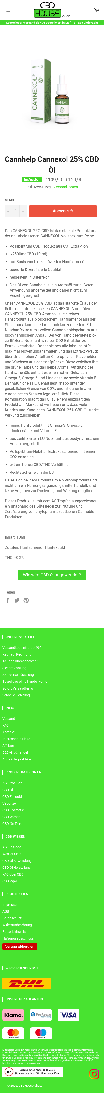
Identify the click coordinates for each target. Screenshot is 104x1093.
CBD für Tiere (12, 824)
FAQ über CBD (12, 874)
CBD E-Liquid (12, 796)
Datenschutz (12, 918)
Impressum (10, 905)
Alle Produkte (12, 783)
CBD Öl (7, 790)
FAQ (5, 725)
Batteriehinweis (14, 932)
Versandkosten (65, 187)
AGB (5, 911)
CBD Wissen (11, 817)
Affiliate (8, 746)
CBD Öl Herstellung (16, 867)
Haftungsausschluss (18, 938)
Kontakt (8, 732)
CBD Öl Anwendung (17, 861)
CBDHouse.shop (30, 1085)
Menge (10, 200)
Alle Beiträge (11, 847)
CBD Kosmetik (13, 810)
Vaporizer (9, 803)
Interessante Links (16, 739)
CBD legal (9, 881)
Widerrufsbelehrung (17, 925)
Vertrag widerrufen (19, 946)
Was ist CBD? (12, 854)
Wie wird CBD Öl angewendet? (52, 574)
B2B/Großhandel (15, 752)
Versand (8, 719)
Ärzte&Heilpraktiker (16, 759)
